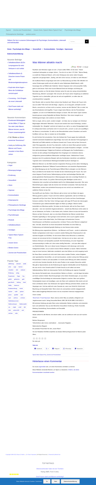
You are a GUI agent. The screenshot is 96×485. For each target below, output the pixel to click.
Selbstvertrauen (12, 304)
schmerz (22, 298)
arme (9, 267)
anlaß (24, 263)
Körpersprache (13, 200)
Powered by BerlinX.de (54, 454)
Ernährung (11, 175)
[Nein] (94, 481)
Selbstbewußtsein (14, 225)
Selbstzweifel (23, 304)
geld (23, 279)
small (19, 307)
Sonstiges (11, 230)
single (14, 307)
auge (15, 267)
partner (22, 291)
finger (18, 276)
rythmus (16, 298)
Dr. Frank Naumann (31, 454)
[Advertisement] (48, 14)
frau (23, 276)
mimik (21, 288)
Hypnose (11, 190)
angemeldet (42, 366)
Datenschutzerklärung (70, 481)
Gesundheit (12, 180)
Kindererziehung (12, 288)
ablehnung (11, 263)
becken (20, 267)
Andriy (10, 145)
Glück (10, 185)
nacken (10, 291)
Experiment (11, 276)
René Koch (36, 298)
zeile (16, 313)
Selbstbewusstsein (13, 301)
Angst (10, 165)
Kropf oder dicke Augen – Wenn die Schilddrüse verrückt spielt (16, 90)
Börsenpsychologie (14, 170)
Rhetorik (11, 220)
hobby (10, 285)
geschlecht (11, 282)
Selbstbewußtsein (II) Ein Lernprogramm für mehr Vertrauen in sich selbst (16, 65)
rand (21, 294)
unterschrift (16, 310)
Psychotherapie (13, 215)
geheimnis (17, 279)
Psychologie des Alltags (16, 210)
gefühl (10, 279)
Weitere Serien (13, 248)
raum (9, 298)
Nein (55, 481)
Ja (47, 481)
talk (25, 307)
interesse (16, 285)
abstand (18, 263)
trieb (9, 310)
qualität (16, 294)
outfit (16, 291)
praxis (10, 294)
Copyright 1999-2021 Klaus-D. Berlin (15, 454)
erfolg (17, 273)
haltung (19, 282)
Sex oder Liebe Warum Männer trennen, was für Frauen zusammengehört (16, 129)
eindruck (23, 270)
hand (24, 282)
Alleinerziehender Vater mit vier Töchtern (49, 469)
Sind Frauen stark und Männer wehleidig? (50, 476)
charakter (10, 270)
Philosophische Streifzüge (17, 205)
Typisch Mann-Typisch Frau (39, 354)
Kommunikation (13, 195)
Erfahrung (11, 273)
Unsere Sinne (13, 243)
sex (9, 307)
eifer (17, 270)
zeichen (10, 313)
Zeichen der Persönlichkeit (54, 354)
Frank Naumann (45, 298)
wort (23, 310)
